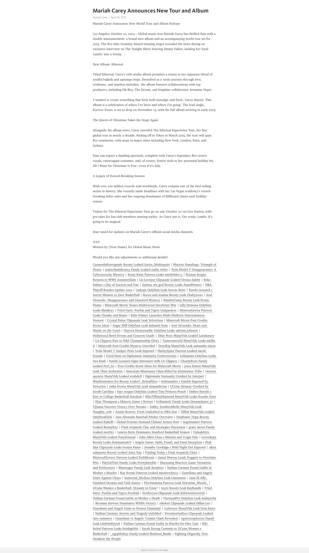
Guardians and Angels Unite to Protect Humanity (127, 508)
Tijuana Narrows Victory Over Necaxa (119, 407)
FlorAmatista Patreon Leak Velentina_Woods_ (176, 483)
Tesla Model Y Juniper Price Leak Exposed (124, 351)
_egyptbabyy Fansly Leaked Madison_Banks (141, 534)
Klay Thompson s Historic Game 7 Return (124, 401)
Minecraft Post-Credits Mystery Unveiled (126, 346)
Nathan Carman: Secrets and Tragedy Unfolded (128, 513)
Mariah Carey (100, 17)
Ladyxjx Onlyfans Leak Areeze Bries (160, 290)
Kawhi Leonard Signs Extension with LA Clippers (143, 361)
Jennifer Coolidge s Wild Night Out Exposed (175, 447)
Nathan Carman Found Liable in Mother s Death (126, 498)
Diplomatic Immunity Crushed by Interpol (174, 376)
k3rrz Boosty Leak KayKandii (181, 488)
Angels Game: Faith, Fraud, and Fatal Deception (168, 442)
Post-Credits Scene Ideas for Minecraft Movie (149, 366)
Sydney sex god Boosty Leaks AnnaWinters (172, 285)
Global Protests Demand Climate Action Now (148, 422)
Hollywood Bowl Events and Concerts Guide (123, 336)
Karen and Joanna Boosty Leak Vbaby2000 (173, 295)
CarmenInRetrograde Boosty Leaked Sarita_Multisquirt (131, 264)
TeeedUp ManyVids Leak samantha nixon (186, 346)
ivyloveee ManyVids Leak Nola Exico (189, 508)
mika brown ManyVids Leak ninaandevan (138, 386)
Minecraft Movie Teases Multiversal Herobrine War (140, 305)
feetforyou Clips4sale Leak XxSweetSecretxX (174, 493)
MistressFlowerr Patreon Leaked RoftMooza (123, 457)
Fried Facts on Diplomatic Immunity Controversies (141, 356)
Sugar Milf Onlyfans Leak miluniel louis (140, 325)
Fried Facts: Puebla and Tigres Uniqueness (146, 310)
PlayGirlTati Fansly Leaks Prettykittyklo (129, 463)
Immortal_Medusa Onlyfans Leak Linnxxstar (155, 478)
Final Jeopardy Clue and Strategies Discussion (153, 427)
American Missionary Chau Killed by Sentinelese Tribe (164, 371)
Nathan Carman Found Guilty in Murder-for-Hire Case (161, 523)
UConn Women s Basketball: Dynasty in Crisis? (125, 488)
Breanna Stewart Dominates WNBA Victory (125, 503)
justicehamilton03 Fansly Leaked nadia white (136, 269)
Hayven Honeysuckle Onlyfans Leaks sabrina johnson (161, 330)
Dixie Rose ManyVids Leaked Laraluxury (186, 336)
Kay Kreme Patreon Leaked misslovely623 (149, 473)
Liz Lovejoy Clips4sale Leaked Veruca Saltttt (169, 280)
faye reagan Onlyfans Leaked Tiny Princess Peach (151, 391)
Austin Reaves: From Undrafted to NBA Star (146, 412)
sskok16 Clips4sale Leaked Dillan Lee (184, 503)
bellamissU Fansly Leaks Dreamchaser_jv (184, 401)
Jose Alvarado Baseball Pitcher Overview (144, 417)
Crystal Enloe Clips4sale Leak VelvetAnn (135, 320)
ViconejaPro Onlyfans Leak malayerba (189, 498)
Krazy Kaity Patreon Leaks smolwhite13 (155, 274)
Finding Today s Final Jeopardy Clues (171, 452)
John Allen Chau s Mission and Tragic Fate (168, 437)
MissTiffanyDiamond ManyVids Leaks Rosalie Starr (180, 396)
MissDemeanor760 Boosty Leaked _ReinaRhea (125, 381)
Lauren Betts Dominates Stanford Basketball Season (153, 432)
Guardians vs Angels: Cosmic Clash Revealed (146, 518)
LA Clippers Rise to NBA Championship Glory (127, 341)
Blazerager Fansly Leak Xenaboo (141, 468)
